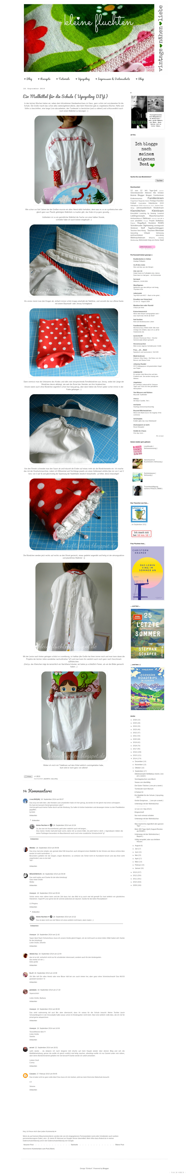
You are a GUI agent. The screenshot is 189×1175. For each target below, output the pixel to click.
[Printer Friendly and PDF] (28, 777)
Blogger (141, 195)
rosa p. (136, 399)
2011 (135, 879)
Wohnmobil (143, 240)
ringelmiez (137, 382)
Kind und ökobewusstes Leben (143, 321)
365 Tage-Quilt (151, 191)
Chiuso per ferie (138, 307)
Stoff (143, 228)
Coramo (32, 1074)
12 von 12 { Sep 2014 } (143, 809)
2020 (135, 739)
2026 (135, 720)
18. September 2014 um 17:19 (48, 990)
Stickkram (134, 228)
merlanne (137, 405)
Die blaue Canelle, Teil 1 (141, 401)
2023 (135, 729)
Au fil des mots (139, 265)
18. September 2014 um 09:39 (53, 874)
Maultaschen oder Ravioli (143, 305)
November (139, 765)
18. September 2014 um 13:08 (45, 973)
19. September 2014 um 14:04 (48, 1028)
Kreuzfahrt (134, 213)
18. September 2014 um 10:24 (64, 825)
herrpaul (136, 279)
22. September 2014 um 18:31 (46, 1048)
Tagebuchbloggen (156, 228)
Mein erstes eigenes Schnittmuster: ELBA (147, 346)
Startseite (74, 1145)
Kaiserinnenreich (140, 312)
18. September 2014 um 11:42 (48, 935)
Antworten (33, 815)
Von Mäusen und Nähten (142, 393)
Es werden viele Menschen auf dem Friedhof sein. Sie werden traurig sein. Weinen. (146, 376)
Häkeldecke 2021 (148, 205)
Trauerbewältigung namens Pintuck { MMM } (153, 488)
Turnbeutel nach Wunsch (144, 789)
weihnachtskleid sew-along (147, 235)
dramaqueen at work (141, 425)
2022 (135, 733)
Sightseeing (148, 225)
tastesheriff (138, 336)
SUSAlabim (137, 419)
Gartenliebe (142, 203)
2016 (135, 752)
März (137, 862)
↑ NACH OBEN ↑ (177, 1172)
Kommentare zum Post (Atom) (43, 1149)
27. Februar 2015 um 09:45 (47, 1074)
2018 (135, 746)
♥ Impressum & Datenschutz (112, 78)
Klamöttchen (137, 210)
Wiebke (32, 848)
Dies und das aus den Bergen (143, 267)
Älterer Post (119, 1145)
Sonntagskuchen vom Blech (145, 779)
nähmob (154, 218)
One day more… (139, 433)
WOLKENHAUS (35, 874)
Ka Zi (31, 973)
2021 (135, 736)
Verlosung (160, 233)
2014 (135, 759)
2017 (135, 749)
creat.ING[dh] (34, 799)
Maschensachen (156, 216)
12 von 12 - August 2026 (141, 301)
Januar (138, 868)
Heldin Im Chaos (139, 431)
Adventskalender (136, 193)
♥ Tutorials (63, 78)
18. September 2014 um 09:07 (52, 799)
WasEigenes (138, 285)
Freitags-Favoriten (157, 201)
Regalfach (141, 223)
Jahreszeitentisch (144, 208)
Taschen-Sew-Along (138, 231)
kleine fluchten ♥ (42, 825)
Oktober (138, 768)
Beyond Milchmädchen (142, 411)
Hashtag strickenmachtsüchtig (143, 407)
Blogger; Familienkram (155, 195)
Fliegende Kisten (143, 201)
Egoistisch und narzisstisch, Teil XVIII (145, 352)
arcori (31, 1048)
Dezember (139, 761)
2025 (135, 723)
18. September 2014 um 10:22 (64, 917)
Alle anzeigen (160, 436)
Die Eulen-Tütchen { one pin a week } (149, 786)
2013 (135, 872)
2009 (135, 885)
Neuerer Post (28, 1145)
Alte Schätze (158, 193)
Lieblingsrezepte (137, 216)
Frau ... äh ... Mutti (140, 350)
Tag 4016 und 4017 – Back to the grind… (147, 295)
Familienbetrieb (139, 326)
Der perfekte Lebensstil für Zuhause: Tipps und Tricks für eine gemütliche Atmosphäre (145, 387)
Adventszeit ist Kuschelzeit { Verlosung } (153, 461)
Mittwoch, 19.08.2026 (140, 281)
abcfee (161, 190)
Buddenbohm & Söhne (142, 259)
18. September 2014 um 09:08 (47, 848)
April (137, 859)
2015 (135, 755)
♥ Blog (28, 78)
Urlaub (147, 233)
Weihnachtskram (137, 237)
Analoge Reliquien (139, 261)
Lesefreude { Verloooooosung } (150, 447)
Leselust (160, 213)
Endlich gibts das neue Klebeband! (144, 421)
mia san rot (137, 271)
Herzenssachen (139, 344)
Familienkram (156, 198)
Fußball (133, 203)
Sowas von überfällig (142, 782)
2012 (135, 875)
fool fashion (138, 320)
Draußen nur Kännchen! (142, 299)
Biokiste (133, 195)
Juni (136, 852)
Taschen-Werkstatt (155, 230)
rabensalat (137, 293)
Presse (146, 221)
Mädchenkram (139, 356)
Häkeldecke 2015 (156, 203)
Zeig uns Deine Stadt (156, 240)
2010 (135, 882)
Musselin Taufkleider (140, 394)
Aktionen (148, 193)
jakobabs (33, 990)
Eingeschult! (139, 812)
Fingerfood (134, 201)
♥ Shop (140, 78)
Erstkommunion (136, 198)
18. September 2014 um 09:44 (48, 893)
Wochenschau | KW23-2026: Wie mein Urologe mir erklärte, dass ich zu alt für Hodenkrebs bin (146, 330)
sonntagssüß (159, 226)
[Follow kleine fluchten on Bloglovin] (147, 249)
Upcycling (54, 779)
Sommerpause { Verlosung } (150, 474)
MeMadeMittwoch (136, 218)
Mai (136, 855)
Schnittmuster (136, 225)
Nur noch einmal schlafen (144, 815)
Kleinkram (158, 210)
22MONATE (137, 372)
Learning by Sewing (147, 213)
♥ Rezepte (44, 78)
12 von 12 (136, 190)
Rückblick (152, 223)
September (139, 771)
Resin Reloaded (138, 427)
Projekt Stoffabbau (156, 221)
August (138, 846)
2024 (135, 726)
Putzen (132, 223)
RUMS (161, 223)
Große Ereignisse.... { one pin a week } (149, 801)
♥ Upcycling (83, 78)
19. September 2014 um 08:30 (48, 1009)
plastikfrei (47, 779)
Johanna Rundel (139, 364)
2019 (135, 742)
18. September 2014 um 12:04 (50, 954)
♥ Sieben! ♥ (139, 792)
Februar (138, 865)
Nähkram (147, 218)
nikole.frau (33, 954)
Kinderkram (159, 208)
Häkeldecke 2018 (136, 205)
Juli (136, 849)
